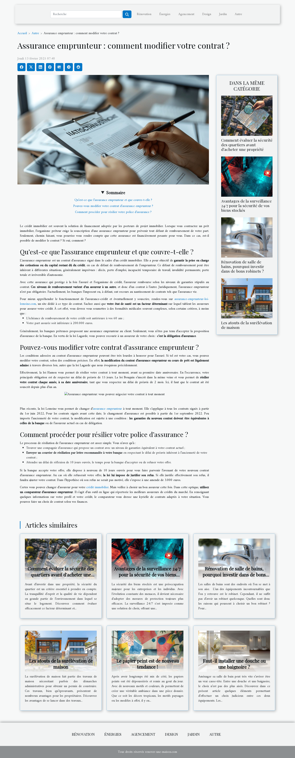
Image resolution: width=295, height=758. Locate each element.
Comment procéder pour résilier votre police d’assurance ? (113, 212)
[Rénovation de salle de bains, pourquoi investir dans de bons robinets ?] (247, 237)
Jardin (223, 14)
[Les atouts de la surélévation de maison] (247, 298)
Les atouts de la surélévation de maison (246, 325)
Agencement (186, 14)
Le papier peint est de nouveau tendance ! (147, 664)
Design (206, 14)
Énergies (164, 14)
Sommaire (115, 192)
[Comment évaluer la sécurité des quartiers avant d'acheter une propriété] (247, 115)
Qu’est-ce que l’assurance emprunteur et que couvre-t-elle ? (113, 200)
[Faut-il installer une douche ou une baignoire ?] (234, 651)
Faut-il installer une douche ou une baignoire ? (234, 664)
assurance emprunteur (107, 409)
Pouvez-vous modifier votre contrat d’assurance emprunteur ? (113, 206)
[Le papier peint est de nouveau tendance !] (147, 651)
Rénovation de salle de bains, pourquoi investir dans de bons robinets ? (242, 266)
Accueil (22, 33)
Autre (238, 14)
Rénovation (144, 14)
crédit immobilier (97, 487)
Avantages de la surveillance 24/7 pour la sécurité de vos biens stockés (246, 205)
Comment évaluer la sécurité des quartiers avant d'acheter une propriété (247, 144)
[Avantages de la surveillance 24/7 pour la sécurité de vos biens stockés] (247, 176)
